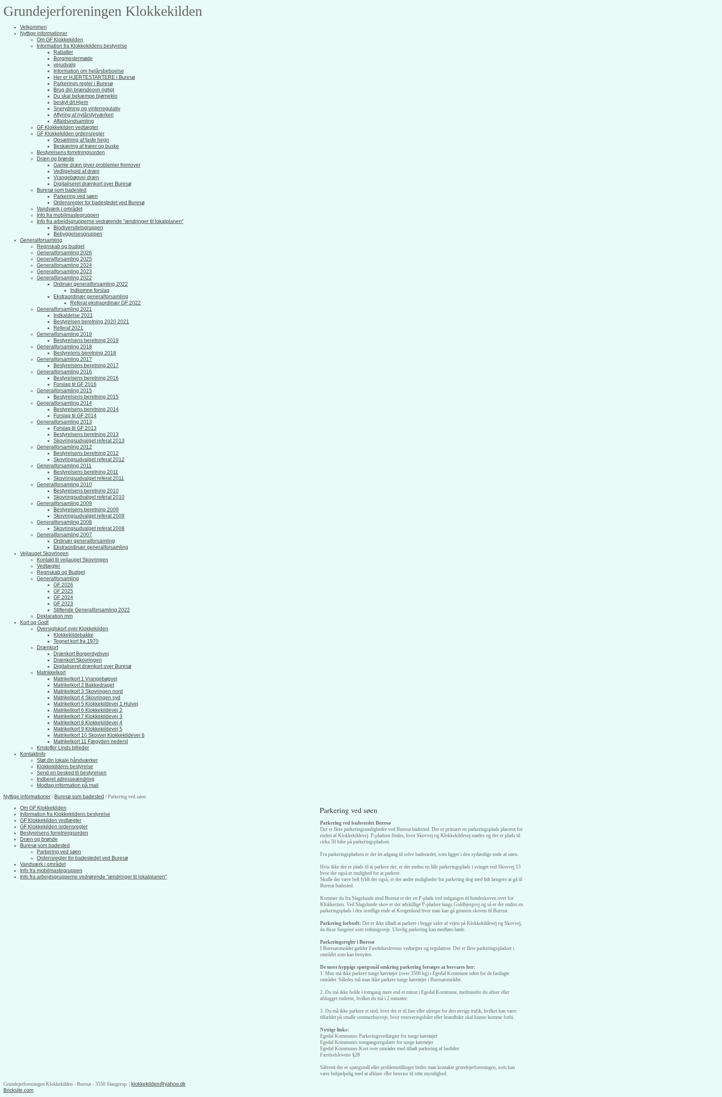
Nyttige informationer (27, 797)
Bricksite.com (18, 1090)
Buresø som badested (79, 797)
